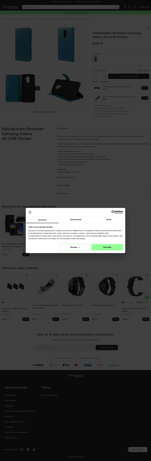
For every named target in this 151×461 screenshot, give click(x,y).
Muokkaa (73, 247)
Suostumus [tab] (42, 220)
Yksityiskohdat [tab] (75, 219)
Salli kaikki (107, 247)
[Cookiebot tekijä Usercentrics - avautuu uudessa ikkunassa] (113, 212)
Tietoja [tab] (108, 219)
